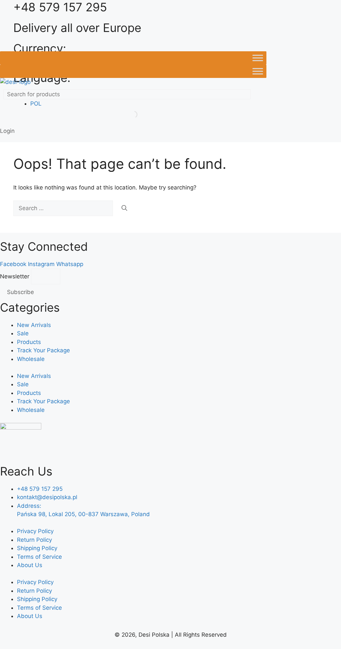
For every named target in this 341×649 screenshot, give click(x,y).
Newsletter (15, 276)
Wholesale (31, 359)
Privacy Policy (35, 531)
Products (29, 342)
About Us (29, 565)
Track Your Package (43, 350)
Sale (23, 333)
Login (7, 131)
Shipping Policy (37, 548)
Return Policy (34, 539)
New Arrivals (34, 325)
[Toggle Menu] (257, 58)
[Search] (124, 208)
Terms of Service (39, 556)
